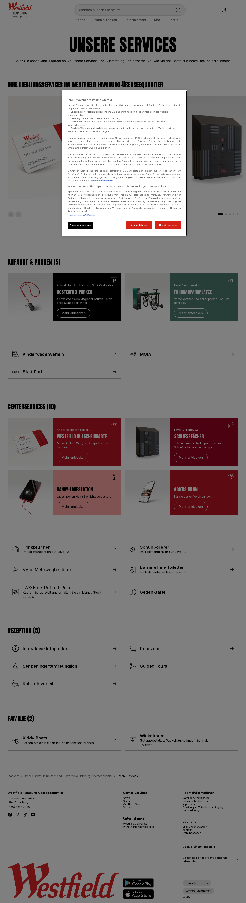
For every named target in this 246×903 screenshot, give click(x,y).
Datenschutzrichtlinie (101, 180)
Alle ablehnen (139, 225)
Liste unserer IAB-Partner (82, 215)
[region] (124, 163)
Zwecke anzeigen (80, 225)
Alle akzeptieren (168, 225)
